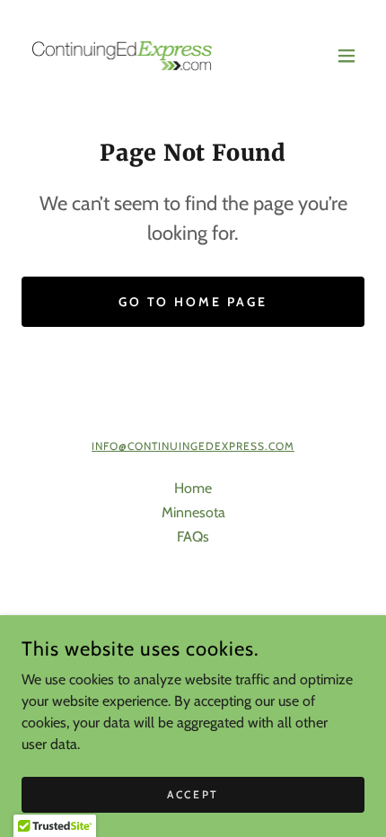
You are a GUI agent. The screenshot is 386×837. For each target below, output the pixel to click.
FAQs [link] (193, 536)
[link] (122, 55)
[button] (346, 56)
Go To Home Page (193, 302)
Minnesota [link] (193, 512)
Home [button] (193, 488)
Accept (192, 794)
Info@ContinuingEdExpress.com (193, 446)
